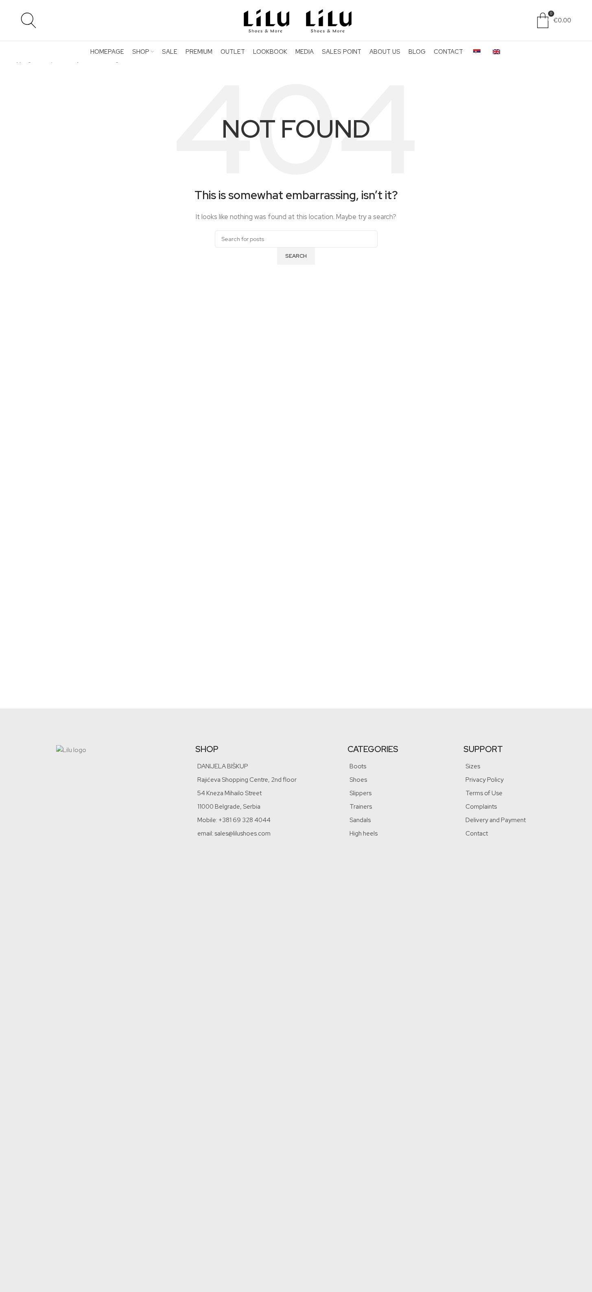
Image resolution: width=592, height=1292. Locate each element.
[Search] (28, 20)
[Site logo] (265, 20)
